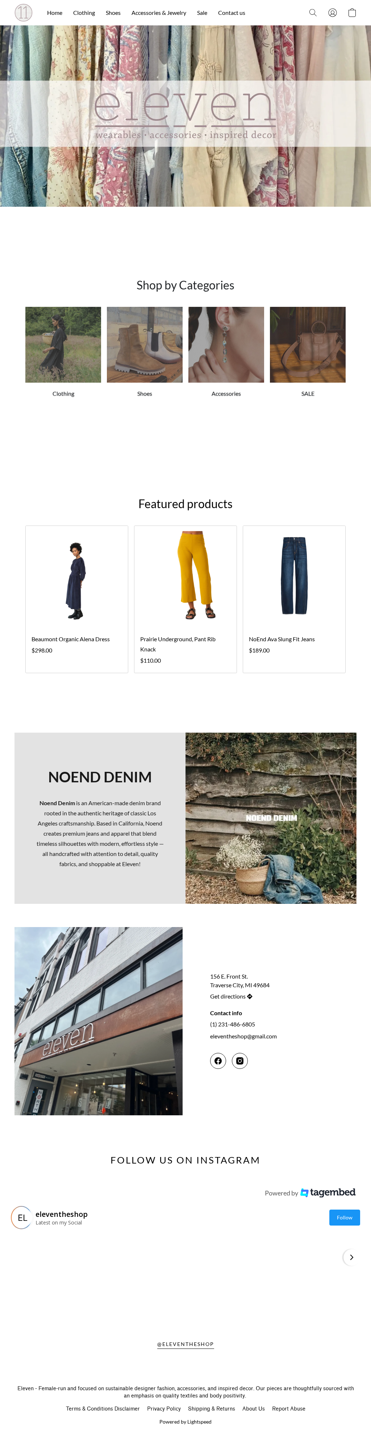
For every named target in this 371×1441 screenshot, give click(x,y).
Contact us (231, 12)
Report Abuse (288, 1409)
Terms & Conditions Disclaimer (103, 1409)
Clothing (84, 12)
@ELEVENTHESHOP (185, 1344)
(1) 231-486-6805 (232, 1024)
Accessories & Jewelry (159, 12)
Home (54, 12)
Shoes (113, 12)
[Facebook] (218, 1061)
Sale (202, 12)
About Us (253, 1409)
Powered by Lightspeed (185, 1422)
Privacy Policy (164, 1409)
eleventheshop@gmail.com (243, 1036)
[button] (23, 13)
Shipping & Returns (211, 1409)
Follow (345, 1217)
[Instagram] (240, 1061)
